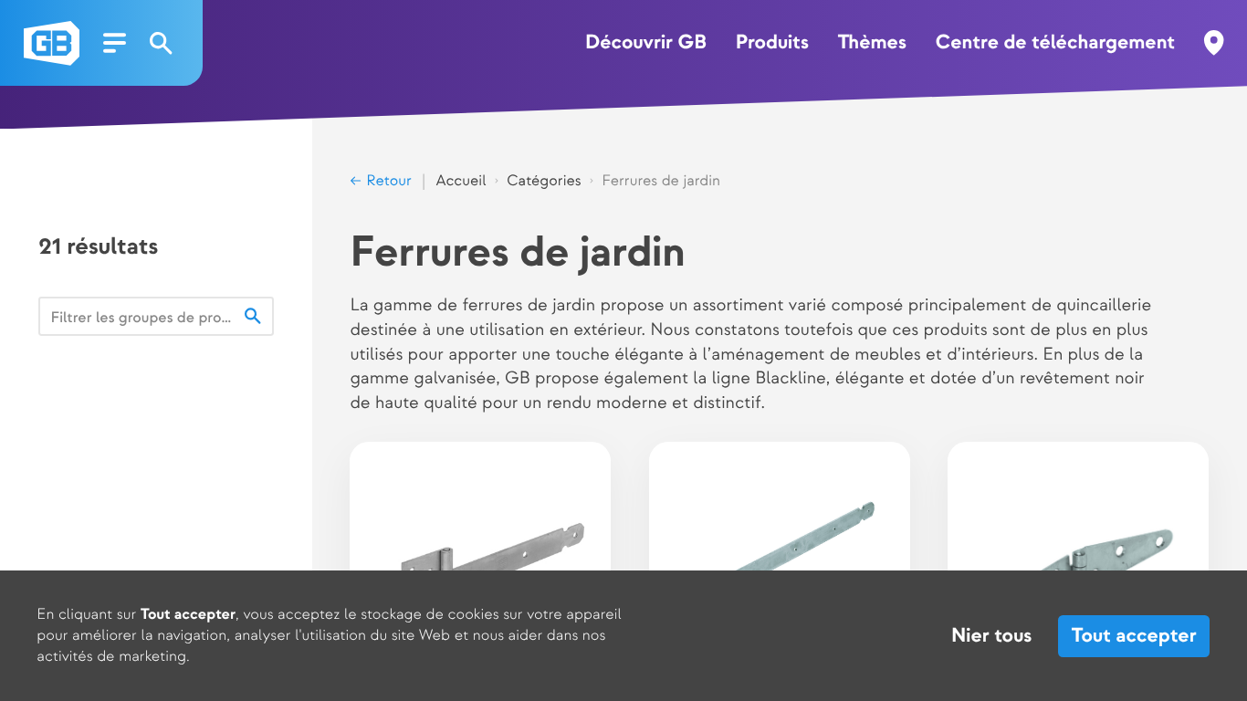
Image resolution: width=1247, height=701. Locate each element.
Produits (772, 43)
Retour (386, 181)
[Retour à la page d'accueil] (51, 43)
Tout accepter (1134, 635)
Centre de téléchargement (1056, 43)
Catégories (544, 181)
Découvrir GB (646, 43)
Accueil (461, 181)
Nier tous (991, 636)
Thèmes (872, 43)
